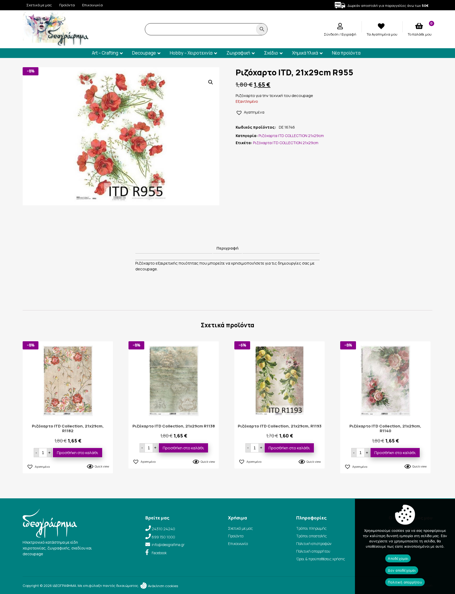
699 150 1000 (163, 536)
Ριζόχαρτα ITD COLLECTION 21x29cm (291, 135)
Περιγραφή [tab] (227, 248)
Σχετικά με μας (39, 5)
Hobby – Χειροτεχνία (191, 53)
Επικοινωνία (92, 5)
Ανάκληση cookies (162, 585)
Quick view (102, 466)
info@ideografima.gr (168, 544)
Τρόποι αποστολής (311, 535)
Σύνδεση (331, 34)
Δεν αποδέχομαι (402, 570)
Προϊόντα (67, 5)
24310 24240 (163, 528)
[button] (210, 82)
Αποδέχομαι (398, 558)
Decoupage (144, 53)
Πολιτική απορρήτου (313, 551)
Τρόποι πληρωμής (311, 528)
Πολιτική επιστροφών (314, 543)
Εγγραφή (349, 34)
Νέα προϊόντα (346, 53)
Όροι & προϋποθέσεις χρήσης (320, 558)
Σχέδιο (271, 53)
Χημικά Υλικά (305, 53)
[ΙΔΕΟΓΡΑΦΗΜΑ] (55, 44)
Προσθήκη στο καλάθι (77, 452)
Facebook (159, 552)
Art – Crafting (105, 53)
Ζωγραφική (238, 53)
